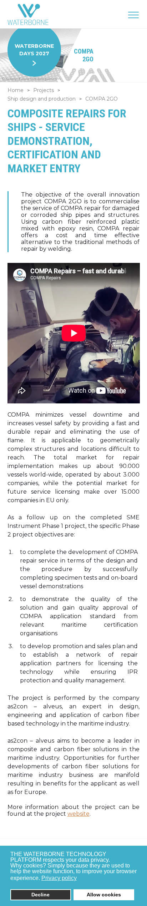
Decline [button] (40, 894)
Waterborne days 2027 (34, 50)
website (78, 813)
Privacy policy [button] (59, 878)
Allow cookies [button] (104, 894)
